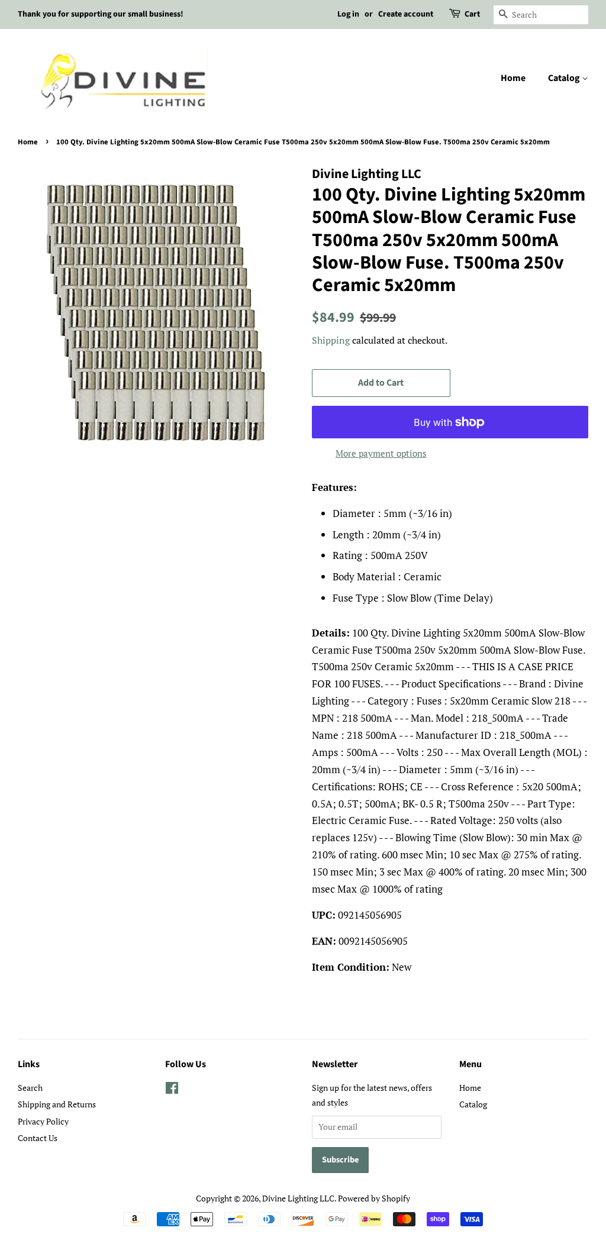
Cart (472, 14)
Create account (405, 14)
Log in (348, 14)
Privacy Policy (43, 1121)
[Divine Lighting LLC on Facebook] (172, 1090)
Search (30, 1087)
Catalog (565, 78)
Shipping (331, 340)
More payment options (381, 453)
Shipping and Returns (57, 1104)
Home (513, 78)
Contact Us (37, 1137)
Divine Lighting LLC (298, 1198)
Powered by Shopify (374, 1198)
